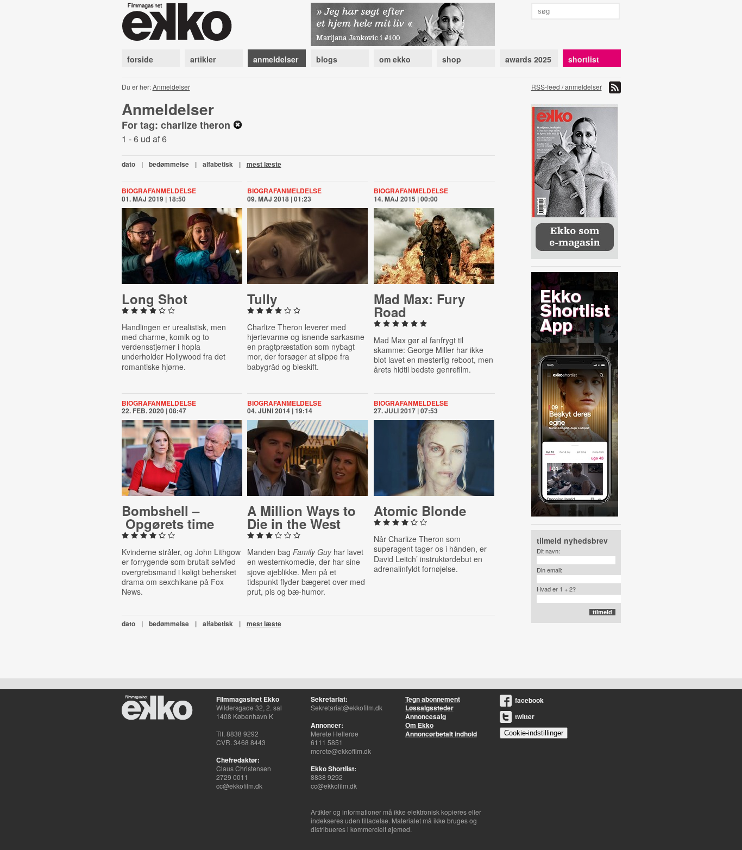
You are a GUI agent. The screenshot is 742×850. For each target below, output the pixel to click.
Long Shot (154, 298)
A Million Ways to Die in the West (301, 517)
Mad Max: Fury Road (419, 305)
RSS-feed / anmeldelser (566, 86)
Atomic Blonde (420, 510)
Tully (262, 298)
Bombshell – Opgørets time (168, 517)
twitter (525, 716)
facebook (529, 700)
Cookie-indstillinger (533, 733)
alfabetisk (218, 164)
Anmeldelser (171, 86)
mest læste (264, 164)
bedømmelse (169, 164)
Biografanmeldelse (159, 190)
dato (128, 164)
